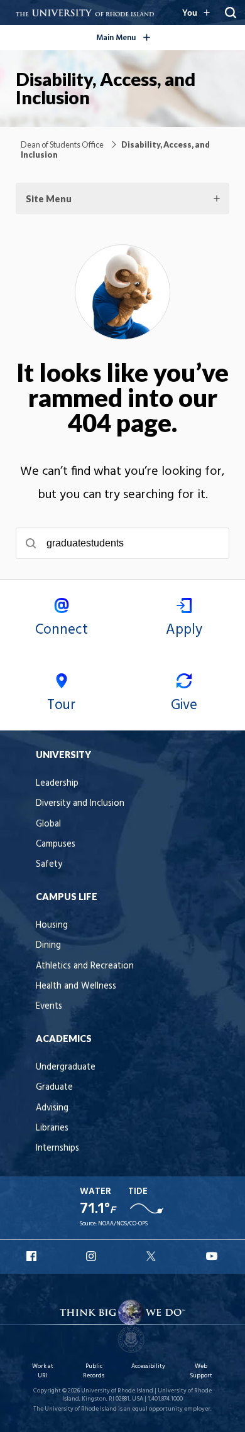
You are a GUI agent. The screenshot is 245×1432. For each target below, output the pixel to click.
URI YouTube (212, 1256)
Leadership (57, 783)
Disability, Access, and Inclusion (105, 88)
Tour (61, 705)
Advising (52, 1108)
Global (48, 824)
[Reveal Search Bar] (230, 12)
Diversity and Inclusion (80, 803)
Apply (184, 630)
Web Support (201, 1371)
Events (49, 1006)
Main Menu (143, 35)
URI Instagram (92, 1256)
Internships (57, 1148)
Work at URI (42, 1371)
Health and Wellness (76, 986)
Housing (52, 925)
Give (184, 705)
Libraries (52, 1128)
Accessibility (148, 1366)
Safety (49, 864)
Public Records (93, 1371)
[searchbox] (122, 543)
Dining (48, 945)
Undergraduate (65, 1067)
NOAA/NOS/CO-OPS (123, 1224)
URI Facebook (32, 1256)
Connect (61, 630)
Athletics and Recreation (85, 966)
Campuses (55, 844)
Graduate (54, 1087)
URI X (152, 1256)
